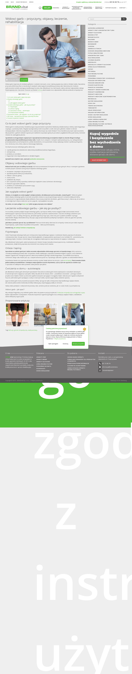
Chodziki (91, 46)
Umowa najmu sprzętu (75, 357)
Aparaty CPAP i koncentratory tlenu (101, 30)
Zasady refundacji (21, 2)
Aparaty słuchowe (65, 7)
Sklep (47, 8)
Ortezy (90, 69)
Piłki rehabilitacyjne (95, 73)
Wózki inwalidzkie (94, 117)
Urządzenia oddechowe (88, 7)
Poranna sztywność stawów (15, 118)
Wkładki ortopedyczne (96, 112)
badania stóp (93, 35)
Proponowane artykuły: (16, 112)
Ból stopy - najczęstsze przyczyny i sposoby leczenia (22, 116)
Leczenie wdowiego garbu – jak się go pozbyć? (20, 105)
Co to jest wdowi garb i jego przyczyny (18, 97)
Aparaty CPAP (41, 357)
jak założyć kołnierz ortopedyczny (24, 228)
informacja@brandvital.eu (110, 367)
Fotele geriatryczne (95, 53)
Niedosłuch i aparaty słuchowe (99, 64)
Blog (12, 2)
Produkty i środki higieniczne (98, 89)
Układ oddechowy (94, 110)
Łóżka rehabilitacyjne (96, 121)
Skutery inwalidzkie (95, 101)
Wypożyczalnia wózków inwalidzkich (77, 8)
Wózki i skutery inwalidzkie (98, 115)
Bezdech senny (93, 41)
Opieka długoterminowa (97, 67)
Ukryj (27, 94)
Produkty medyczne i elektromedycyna (102, 96)
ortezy (40, 90)
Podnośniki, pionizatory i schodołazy (101, 78)
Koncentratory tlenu (96, 55)
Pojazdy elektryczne (95, 85)
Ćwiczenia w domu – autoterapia (19, 110)
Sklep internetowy (99, 160)
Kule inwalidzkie (94, 57)
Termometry (92, 108)
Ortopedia (91, 71)
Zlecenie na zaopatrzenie (76, 365)
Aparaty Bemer (41, 359)
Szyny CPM (91, 103)
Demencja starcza (94, 48)
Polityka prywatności (37, 380)
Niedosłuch (92, 62)
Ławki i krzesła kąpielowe (97, 119)
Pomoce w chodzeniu (95, 87)
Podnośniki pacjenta (43, 366)
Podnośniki (92, 76)
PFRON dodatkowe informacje (78, 363)
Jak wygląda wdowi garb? (16, 103)
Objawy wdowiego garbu (14, 99)
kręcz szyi (25, 204)
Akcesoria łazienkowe (96, 28)
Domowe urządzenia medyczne (99, 51)
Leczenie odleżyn (94, 60)
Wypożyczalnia (110, 7)
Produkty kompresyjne (96, 92)
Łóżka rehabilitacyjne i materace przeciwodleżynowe (100, 124)
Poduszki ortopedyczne (96, 80)
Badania (56, 7)
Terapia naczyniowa (95, 105)
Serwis (31, 2)
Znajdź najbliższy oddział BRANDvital (88, 2)
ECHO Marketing (122, 380)
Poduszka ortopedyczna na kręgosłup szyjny (71, 292)
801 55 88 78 (114, 2)
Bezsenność (92, 44)
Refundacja (92, 98)
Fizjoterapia (12, 107)
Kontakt (122, 7)
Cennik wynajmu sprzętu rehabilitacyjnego (76, 369)
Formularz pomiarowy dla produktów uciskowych (81, 360)
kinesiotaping (67, 260)
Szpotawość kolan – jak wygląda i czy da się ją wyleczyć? (23, 114)
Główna (40, 7)
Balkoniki (91, 39)
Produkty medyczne (98, 7)
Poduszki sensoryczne (96, 83)
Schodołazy (40, 368)
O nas (7, 2)
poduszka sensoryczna (37, 159)
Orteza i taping (13, 109)
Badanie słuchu (93, 37)
